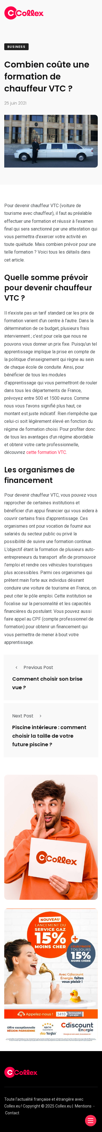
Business (16, 47)
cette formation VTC (46, 452)
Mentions (83, 1106)
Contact (12, 1113)
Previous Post (38, 667)
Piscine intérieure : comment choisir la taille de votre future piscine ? (49, 736)
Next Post (22, 716)
